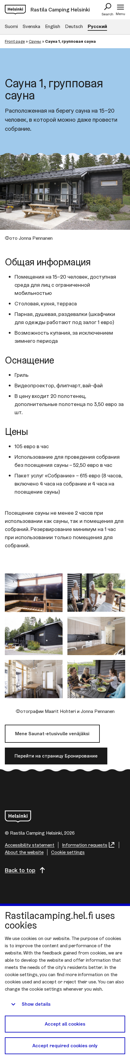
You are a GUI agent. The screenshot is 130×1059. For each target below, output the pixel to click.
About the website (24, 852)
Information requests (84, 845)
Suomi (11, 26)
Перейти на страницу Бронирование (56, 756)
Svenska (31, 26)
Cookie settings (68, 852)
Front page (15, 41)
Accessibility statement (29, 845)
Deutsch (74, 26)
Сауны (35, 41)
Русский (97, 26)
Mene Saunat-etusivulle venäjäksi (52, 733)
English (52, 26)
